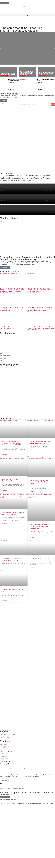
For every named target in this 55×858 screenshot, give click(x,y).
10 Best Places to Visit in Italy (39, 558)
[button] (27, 15)
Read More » (5, 454)
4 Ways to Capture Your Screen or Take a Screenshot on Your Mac (45, 87)
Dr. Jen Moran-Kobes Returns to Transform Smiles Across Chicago (11, 412)
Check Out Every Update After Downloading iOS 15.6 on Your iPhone (16, 87)
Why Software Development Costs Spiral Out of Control (13, 480)
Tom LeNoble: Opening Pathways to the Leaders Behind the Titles (8, 74)
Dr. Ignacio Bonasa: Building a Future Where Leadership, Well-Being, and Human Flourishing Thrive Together (27, 73)
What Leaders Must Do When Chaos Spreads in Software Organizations (39, 526)
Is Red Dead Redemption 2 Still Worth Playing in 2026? (40, 442)
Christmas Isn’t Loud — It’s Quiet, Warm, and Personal (13, 513)
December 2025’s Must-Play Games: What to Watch (11, 559)
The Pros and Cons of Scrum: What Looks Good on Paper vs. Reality (40, 481)
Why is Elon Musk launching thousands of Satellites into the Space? (17, 80)
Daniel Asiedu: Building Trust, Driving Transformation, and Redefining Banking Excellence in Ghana (39, 290)
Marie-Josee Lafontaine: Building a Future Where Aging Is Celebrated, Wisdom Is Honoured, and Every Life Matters (40, 309)
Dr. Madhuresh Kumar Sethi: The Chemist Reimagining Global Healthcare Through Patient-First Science (12, 309)
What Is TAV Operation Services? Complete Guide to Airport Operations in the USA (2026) (13, 443)
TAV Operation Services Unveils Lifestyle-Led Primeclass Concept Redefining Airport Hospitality (41, 388)
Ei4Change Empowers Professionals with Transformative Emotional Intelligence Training (41, 413)
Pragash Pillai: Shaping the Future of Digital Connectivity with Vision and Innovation (46, 73)
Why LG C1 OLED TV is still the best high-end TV (45, 80)
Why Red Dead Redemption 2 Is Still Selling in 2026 (11, 387)
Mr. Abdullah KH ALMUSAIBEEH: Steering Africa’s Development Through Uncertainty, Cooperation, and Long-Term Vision (12, 290)
